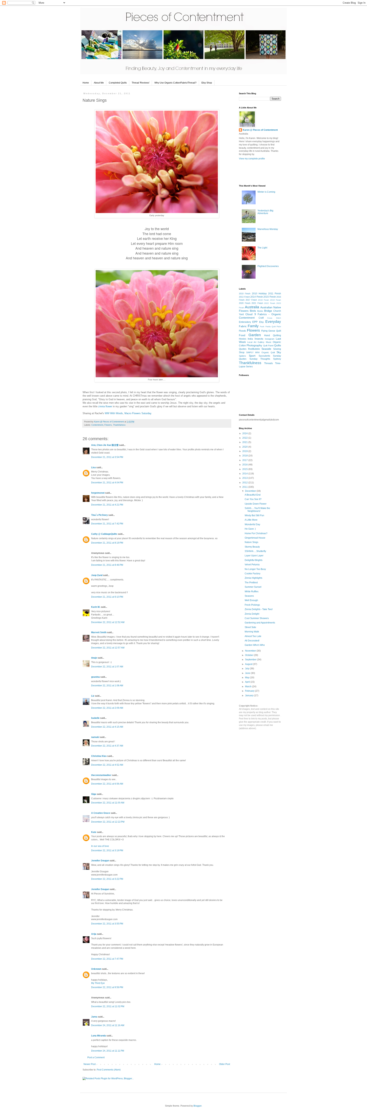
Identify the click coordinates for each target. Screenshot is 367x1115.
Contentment (97, 425)
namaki (95, 737)
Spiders (242, 356)
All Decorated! (252, 640)
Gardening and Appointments (260, 622)
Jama (94, 1016)
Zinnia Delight (252, 614)
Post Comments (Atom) (109, 1069)
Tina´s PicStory (99, 515)
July (247, 668)
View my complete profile (252, 158)
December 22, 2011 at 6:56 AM (107, 783)
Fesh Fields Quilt (267, 326)
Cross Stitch (274, 318)
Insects (259, 338)
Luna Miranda (98, 1035)
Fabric (243, 326)
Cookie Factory (252, 573)
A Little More (251, 520)
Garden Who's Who (255, 645)
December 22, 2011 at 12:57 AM (107, 647)
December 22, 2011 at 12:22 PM (107, 821)
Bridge (268, 310)
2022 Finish (269, 303)
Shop (241, 352)
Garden (254, 335)
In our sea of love (100, 846)
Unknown (96, 969)
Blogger (197, 1105)
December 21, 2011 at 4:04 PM (107, 482)
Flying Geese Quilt (271, 330)
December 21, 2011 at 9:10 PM (107, 597)
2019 (245, 451)
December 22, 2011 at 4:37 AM (107, 745)
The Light (262, 247)
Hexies (242, 339)
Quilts (277, 345)
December (251, 491)
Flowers (108, 425)
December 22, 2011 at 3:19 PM (107, 850)
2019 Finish (275, 300)
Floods (242, 330)
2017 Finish (251, 300)
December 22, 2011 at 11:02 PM (107, 1006)
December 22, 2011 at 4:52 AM (107, 765)
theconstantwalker (101, 775)
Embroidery (245, 322)
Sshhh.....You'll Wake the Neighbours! (257, 509)
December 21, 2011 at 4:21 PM (107, 504)
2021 (245, 442)
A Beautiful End (253, 494)
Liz (92, 696)
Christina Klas (99, 756)
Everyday (273, 322)
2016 (245, 464)
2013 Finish (244, 297)
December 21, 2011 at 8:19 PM (107, 542)
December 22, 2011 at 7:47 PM (107, 959)
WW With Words (114, 413)
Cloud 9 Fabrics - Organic (263, 314)
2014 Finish (256, 296)
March (248, 686)
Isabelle (95, 718)
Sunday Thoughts (259, 359)
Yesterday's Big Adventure (265, 212)
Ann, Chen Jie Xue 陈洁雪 (105, 445)
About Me (99, 82)
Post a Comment (96, 1057)
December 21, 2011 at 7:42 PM (107, 523)
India (250, 339)
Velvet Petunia (252, 564)
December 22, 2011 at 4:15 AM (107, 726)
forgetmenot (98, 493)
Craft (261, 317)
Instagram (269, 339)
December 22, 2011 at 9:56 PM (107, 987)
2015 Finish (269, 296)
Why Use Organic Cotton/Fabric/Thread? (175, 82)
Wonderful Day (252, 524)
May (247, 677)
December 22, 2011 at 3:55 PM (107, 923)
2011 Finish (274, 293)
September (251, 659)
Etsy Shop (206, 82)
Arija (93, 934)
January (249, 695)
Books (260, 311)
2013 (245, 478)
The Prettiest (251, 582)
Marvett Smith (98, 632)
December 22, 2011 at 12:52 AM (107, 622)
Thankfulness (119, 425)
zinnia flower (105, 406)
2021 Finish (257, 303)
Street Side (250, 627)
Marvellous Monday (267, 229)
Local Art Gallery (255, 342)
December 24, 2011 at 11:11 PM (107, 1050)
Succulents (264, 356)
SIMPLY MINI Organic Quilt (260, 352)
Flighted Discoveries (268, 266)
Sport (252, 355)
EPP (254, 321)
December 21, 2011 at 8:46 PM (107, 565)
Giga (93, 794)
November (251, 650)
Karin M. (95, 607)
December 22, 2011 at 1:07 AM (107, 666)
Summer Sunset (253, 587)
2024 (245, 433)
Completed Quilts (118, 82)
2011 (245, 487)
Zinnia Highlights (253, 578)
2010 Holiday (259, 293)
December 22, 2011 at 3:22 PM (107, 879)
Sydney (277, 359)
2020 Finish (244, 303)
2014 (245, 473)
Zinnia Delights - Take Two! (259, 609)
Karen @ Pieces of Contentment (109, 421)
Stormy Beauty (252, 546)
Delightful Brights (253, 560)
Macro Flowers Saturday (137, 413)
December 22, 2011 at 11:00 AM (107, 802)
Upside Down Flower (255, 503)
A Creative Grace (100, 813)
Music (268, 342)
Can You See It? (253, 499)
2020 (245, 447)
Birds (253, 310)
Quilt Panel (268, 345)
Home (86, 82)
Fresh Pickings (252, 605)
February (250, 691)
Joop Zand (96, 575)
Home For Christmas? (256, 533)
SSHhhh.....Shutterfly (255, 551)
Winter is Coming (266, 192)
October (249, 655)
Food (242, 335)
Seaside (266, 348)
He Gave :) (250, 528)
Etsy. (261, 322)
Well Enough (251, 600)
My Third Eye (98, 983)
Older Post (224, 1064)
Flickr (279, 326)
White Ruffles (251, 591)
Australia (252, 307)
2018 (245, 455)
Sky (279, 352)
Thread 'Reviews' (140, 82)
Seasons (249, 596)
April (247, 682)
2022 (245, 438)
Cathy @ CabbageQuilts (104, 534)
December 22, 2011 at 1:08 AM (107, 685)
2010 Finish (244, 293)
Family (253, 326)
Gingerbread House (255, 537)
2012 (245, 482)
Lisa (93, 467)
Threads (268, 363)
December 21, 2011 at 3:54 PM (107, 457)
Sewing (277, 349)
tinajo (94, 658)
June (248, 673)
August (249, 664)
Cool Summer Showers (257, 618)
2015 (245, 469)
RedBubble (254, 349)
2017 (245, 460)
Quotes (242, 349)
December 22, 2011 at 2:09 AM (107, 708)
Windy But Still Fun (254, 515)
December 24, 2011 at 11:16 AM (107, 1025)
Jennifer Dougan (100, 860)
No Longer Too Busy (255, 569)
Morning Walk (252, 631)
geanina (95, 677)
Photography (254, 345)
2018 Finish (263, 300)
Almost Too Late (253, 636)
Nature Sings (251, 542)
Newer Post (90, 1064)
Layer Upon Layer (254, 555)
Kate (93, 832)
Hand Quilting (272, 335)
